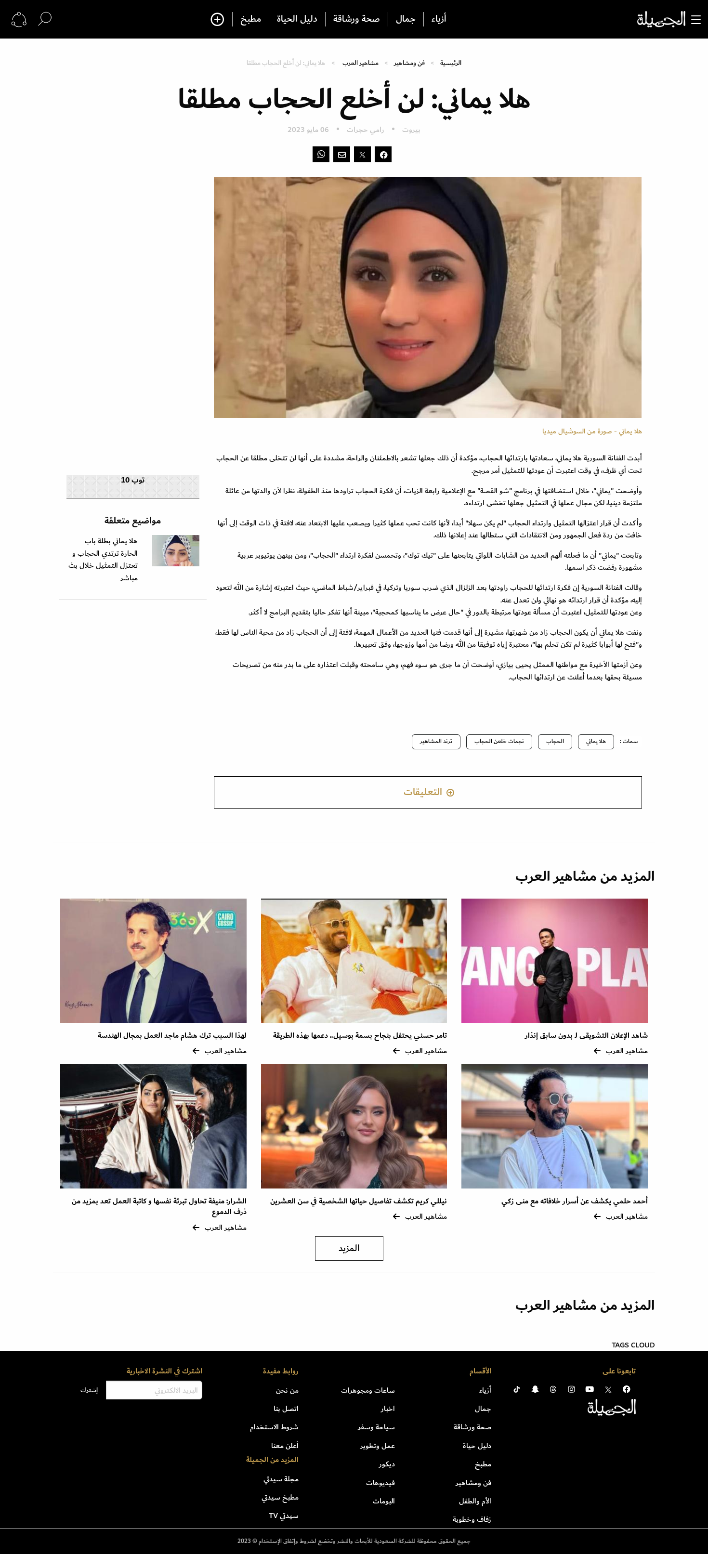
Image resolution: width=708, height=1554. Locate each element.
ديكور (387, 1464)
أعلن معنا (285, 1445)
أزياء (439, 19)
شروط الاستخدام (274, 1427)
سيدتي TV (284, 1515)
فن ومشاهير (409, 62)
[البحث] (44, 19)
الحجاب (555, 741)
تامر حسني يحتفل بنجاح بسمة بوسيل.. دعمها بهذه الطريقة (360, 1035)
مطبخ (250, 19)
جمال (406, 19)
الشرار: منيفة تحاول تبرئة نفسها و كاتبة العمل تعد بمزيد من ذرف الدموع (159, 1206)
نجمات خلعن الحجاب (499, 741)
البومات (384, 1501)
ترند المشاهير (436, 741)
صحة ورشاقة (356, 19)
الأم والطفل (475, 1501)
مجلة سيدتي (281, 1479)
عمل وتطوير (377, 1445)
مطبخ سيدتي (280, 1497)
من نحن (287, 1390)
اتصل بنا (286, 1408)
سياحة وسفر (376, 1427)
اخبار (388, 1408)
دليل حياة (477, 1445)
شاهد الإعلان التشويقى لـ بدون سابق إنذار (586, 1035)
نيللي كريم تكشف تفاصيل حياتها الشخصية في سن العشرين (358, 1201)
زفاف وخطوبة (472, 1519)
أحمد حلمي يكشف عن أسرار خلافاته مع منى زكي (574, 1201)
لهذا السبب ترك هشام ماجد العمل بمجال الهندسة (172, 1035)
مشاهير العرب (360, 62)
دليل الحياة (297, 19)
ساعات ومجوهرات (368, 1390)
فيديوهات (380, 1482)
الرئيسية (450, 62)
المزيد (349, 1248)
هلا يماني (596, 741)
